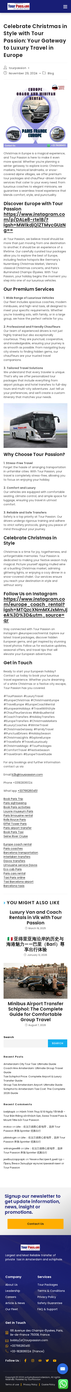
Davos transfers (14, 861)
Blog (51, 73)
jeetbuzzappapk (14, 1159)
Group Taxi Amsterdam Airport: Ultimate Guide (33, 1085)
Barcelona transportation (21, 853)
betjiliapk (9, 1112)
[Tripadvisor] (40, 1360)
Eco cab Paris (13, 869)
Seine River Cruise (16, 836)
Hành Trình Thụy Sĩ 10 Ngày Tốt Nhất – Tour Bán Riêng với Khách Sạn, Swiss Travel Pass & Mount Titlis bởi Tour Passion (35, 1116)
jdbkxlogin (10, 1137)
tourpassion (17, 68)
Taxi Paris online (14, 878)
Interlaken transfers (17, 857)
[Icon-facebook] (25, 1360)
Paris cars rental (14, 873)
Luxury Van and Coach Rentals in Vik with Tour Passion (35, 918)
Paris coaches (13, 848)
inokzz (8, 1127)
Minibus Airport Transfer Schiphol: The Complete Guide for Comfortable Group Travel (36, 1011)
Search (9, 1037)
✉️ (62, 1369)
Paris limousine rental (18, 815)
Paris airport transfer (18, 828)
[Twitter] (47, 1360)
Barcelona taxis (14, 886)
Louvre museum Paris (18, 811)
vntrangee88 (12, 1148)
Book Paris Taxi (13, 832)
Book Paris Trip (13, 799)
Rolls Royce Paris (15, 820)
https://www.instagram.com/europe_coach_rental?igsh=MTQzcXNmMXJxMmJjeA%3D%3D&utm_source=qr (35, 610)
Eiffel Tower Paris (15, 824)
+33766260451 (27, 791)
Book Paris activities (17, 807)
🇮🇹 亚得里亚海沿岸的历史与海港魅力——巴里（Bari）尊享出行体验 (35, 944)
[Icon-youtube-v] (54, 1360)
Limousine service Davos (20, 865)
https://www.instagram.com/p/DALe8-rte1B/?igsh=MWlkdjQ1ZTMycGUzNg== (35, 222)
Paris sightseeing (15, 803)
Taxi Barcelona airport (19, 882)
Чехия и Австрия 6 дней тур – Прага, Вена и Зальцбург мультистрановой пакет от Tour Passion (34, 1163)
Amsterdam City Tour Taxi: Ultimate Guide (30, 1064)
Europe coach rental (18, 844)
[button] (65, 6)
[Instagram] (33, 1360)
